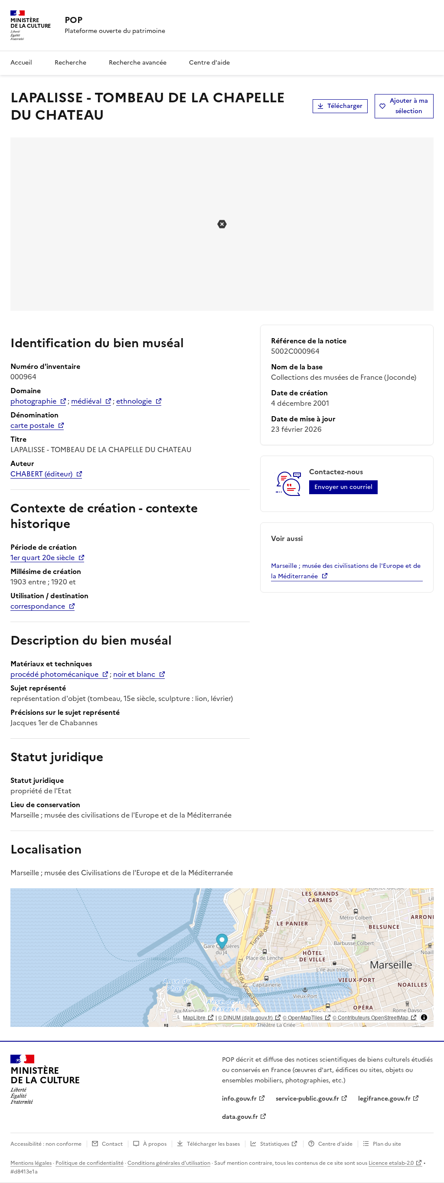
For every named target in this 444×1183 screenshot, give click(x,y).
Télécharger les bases (213, 1144)
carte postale (32, 425)
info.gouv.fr (239, 1098)
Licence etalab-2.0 (391, 1163)
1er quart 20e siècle (42, 557)
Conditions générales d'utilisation (168, 1163)
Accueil (21, 62)
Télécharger (344, 106)
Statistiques (274, 1144)
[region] (222, 957)
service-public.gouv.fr (307, 1098)
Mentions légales (31, 1163)
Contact (112, 1144)
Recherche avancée (137, 62)
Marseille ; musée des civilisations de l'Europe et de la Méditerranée (346, 571)
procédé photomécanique (54, 674)
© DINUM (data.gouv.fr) (245, 1017)
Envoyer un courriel (343, 487)
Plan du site (387, 1144)
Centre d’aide (335, 1144)
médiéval (86, 401)
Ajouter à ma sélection (409, 106)
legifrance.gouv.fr (384, 1098)
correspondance (37, 606)
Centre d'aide (209, 62)
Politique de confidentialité (90, 1163)
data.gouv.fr (240, 1116)
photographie (33, 401)
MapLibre (194, 1017)
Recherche (70, 62)
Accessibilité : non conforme (46, 1144)
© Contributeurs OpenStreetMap (370, 1017)
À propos (154, 1144)
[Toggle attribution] (424, 1017)
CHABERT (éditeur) (41, 474)
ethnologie (134, 401)
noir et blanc (134, 674)
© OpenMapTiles (303, 1017)
